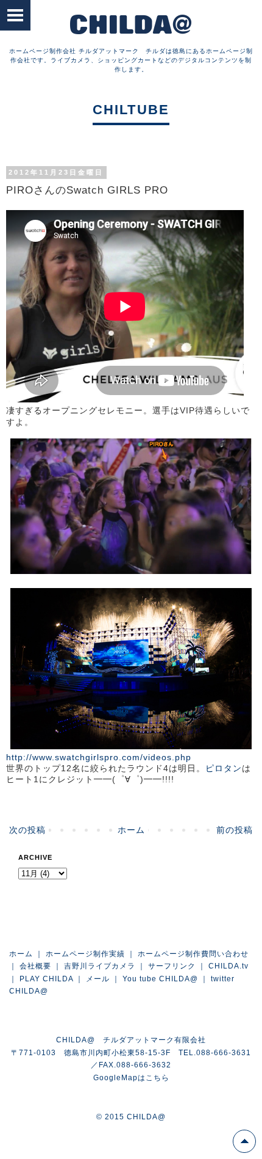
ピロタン (223, 768)
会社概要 (35, 966)
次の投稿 (27, 830)
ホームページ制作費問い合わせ (193, 954)
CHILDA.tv (228, 966)
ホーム (131, 830)
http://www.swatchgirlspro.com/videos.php (98, 757)
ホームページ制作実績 (85, 954)
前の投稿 (234, 830)
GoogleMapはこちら (131, 1078)
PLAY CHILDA (46, 979)
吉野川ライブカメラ (99, 966)
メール (98, 979)
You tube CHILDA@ (160, 979)
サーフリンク (172, 966)
